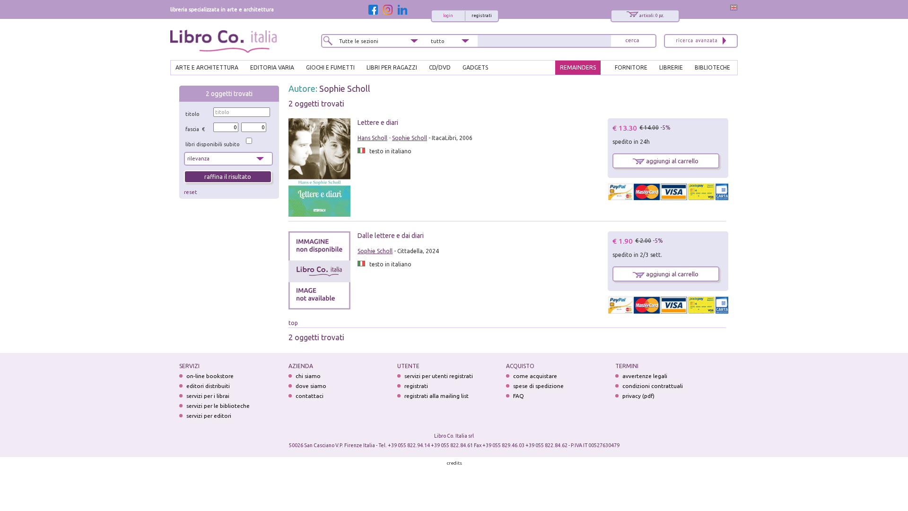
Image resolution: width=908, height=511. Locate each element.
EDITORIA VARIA (272, 67)
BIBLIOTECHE (712, 67)
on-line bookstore (210, 376)
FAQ (518, 396)
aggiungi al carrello (671, 161)
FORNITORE (631, 67)
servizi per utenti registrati (438, 376)
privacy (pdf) (638, 396)
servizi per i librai (207, 396)
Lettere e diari (378, 122)
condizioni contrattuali (652, 386)
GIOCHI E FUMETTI (330, 67)
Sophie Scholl (344, 88)
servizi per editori (208, 416)
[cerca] (632, 41)
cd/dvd (440, 67)
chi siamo (308, 376)
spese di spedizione (538, 386)
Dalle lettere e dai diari (391, 235)
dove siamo (311, 386)
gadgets (475, 67)
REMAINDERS (578, 67)
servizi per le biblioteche (218, 406)
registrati (481, 15)
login (448, 15)
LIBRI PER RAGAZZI (392, 67)
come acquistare (535, 376)
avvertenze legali (644, 376)
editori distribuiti (208, 386)
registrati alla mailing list (436, 396)
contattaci (309, 396)
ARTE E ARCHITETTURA (206, 67)
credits (454, 463)
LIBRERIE (671, 67)
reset (190, 192)
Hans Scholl (372, 138)
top (293, 323)
